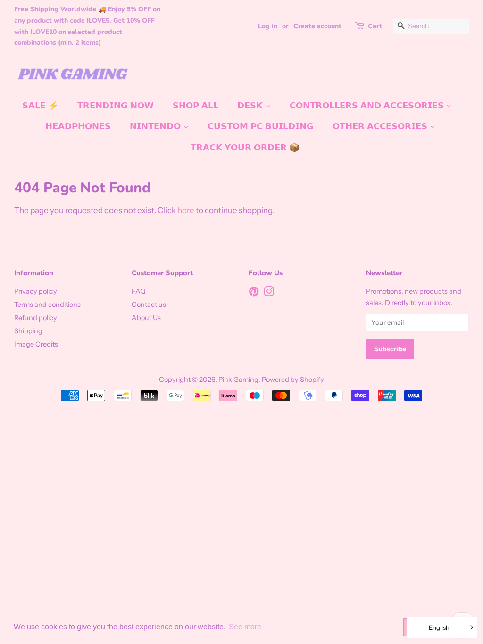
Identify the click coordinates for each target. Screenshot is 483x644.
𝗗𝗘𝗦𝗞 (251, 105)
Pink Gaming (238, 379)
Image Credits (36, 344)
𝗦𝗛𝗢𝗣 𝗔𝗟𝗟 (195, 105)
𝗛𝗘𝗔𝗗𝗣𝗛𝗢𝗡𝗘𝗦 (78, 126)
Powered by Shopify (293, 379)
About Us (146, 318)
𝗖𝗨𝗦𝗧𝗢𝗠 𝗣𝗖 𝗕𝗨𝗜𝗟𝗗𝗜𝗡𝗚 (261, 126)
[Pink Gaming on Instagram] (269, 293)
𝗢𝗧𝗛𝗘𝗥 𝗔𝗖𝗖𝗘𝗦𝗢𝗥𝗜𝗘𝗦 (381, 126)
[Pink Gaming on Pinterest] (254, 293)
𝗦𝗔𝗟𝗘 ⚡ (40, 105)
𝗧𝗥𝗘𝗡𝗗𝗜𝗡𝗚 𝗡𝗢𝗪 (115, 105)
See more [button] (245, 627)
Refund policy (35, 318)
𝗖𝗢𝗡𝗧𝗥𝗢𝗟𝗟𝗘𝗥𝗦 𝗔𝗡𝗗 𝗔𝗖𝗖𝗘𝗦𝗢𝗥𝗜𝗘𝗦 (368, 105)
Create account (317, 26)
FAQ (138, 291)
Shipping (28, 331)
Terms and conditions (47, 304)
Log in (267, 26)
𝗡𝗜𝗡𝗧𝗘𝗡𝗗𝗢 (156, 126)
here (185, 210)
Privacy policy (35, 291)
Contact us (149, 304)
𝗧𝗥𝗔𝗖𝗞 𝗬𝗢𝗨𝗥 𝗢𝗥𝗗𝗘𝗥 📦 (245, 147)
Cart (375, 26)
